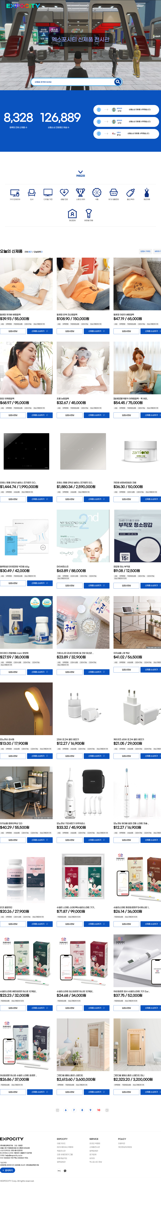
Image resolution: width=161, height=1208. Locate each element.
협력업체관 (61, 1162)
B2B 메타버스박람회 (65, 1147)
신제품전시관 (94, 1147)
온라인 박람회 (94, 1143)
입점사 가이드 (145, 251)
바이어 (92, 1158)
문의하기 (9, 1170)
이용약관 (121, 1143)
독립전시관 (61, 1151)
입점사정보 (12, 331)
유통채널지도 (62, 1158)
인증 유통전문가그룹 (65, 1154)
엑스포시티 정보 (95, 1162)
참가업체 (92, 1154)
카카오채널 (65, 1171)
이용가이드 (61, 1143)
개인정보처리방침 (125, 1147)
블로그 (59, 1171)
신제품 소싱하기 (38, 331)
